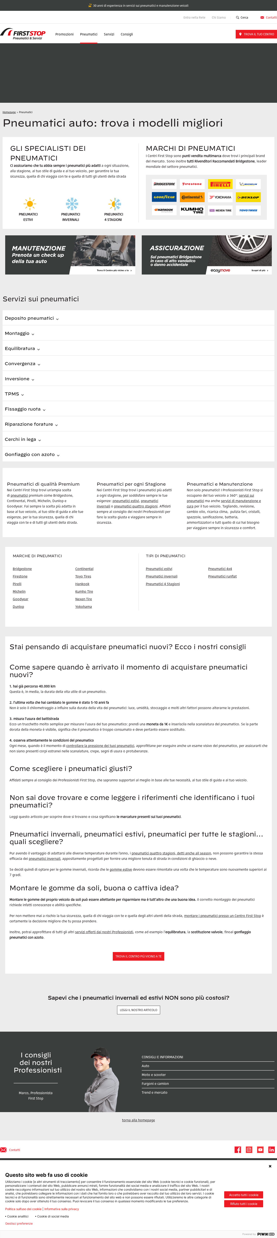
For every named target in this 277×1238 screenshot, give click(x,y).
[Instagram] (248, 1150)
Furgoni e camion (155, 1083)
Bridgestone (22, 569)
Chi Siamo (219, 17)
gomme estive (121, 869)
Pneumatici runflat (222, 576)
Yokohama (83, 606)
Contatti (271, 17)
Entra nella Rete (194, 17)
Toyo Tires (83, 576)
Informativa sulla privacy (61, 1209)
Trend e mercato (154, 1092)
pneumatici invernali (44, 858)
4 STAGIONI (113, 219)
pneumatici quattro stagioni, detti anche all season (171, 853)
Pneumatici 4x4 (220, 569)
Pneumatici (88, 34)
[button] (256, 34)
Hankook (82, 584)
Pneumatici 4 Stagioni (163, 584)
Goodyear (20, 599)
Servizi (109, 34)
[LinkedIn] (271, 1150)
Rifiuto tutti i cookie (243, 1204)
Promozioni (64, 34)
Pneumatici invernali (161, 576)
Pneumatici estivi (159, 569)
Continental (84, 569)
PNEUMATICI (113, 214)
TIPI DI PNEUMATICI (165, 556)
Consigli (127, 34)
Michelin (19, 591)
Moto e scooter (154, 1075)
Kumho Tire (84, 591)
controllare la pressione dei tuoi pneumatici (100, 745)
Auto (145, 1066)
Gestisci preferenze (19, 1223)
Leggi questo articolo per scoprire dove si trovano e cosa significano (63, 816)
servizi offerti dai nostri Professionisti (104, 932)
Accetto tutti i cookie (243, 1195)
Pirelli (17, 584)
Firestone (20, 576)
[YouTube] (260, 1150)
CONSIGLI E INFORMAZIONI (162, 1057)
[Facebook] (237, 1150)
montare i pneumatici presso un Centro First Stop (222, 916)
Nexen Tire (83, 599)
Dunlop (18, 606)
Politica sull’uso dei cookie (23, 1209)
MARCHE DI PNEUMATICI (37, 556)
